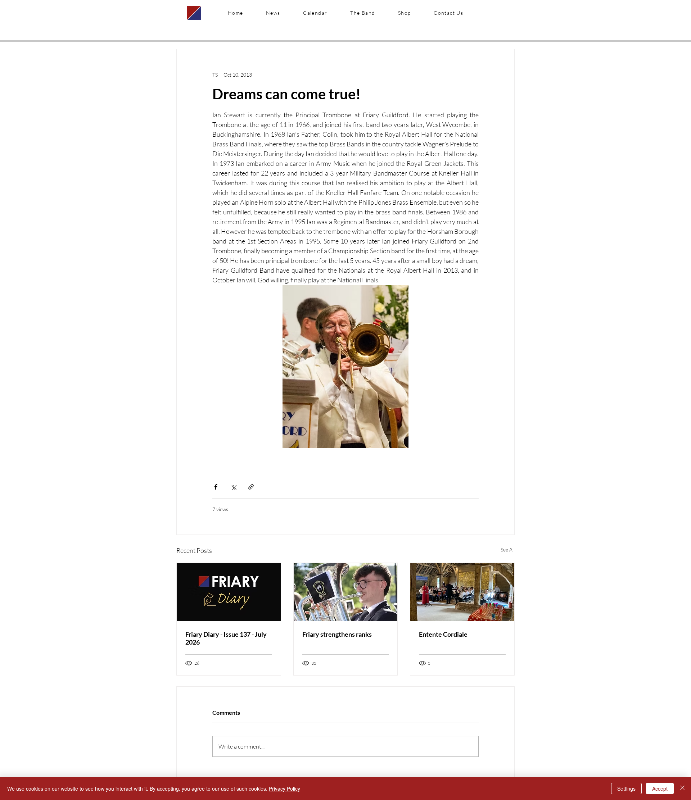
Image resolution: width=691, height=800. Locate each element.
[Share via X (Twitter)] (233, 486)
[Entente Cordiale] (462, 592)
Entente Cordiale (443, 634)
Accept (660, 788)
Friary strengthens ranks (337, 634)
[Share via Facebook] (215, 486)
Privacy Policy (284, 788)
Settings (626, 788)
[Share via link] (251, 486)
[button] (362, 13)
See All (508, 549)
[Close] (682, 788)
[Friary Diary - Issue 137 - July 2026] (229, 592)
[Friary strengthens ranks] (346, 592)
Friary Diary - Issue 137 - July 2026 (226, 638)
